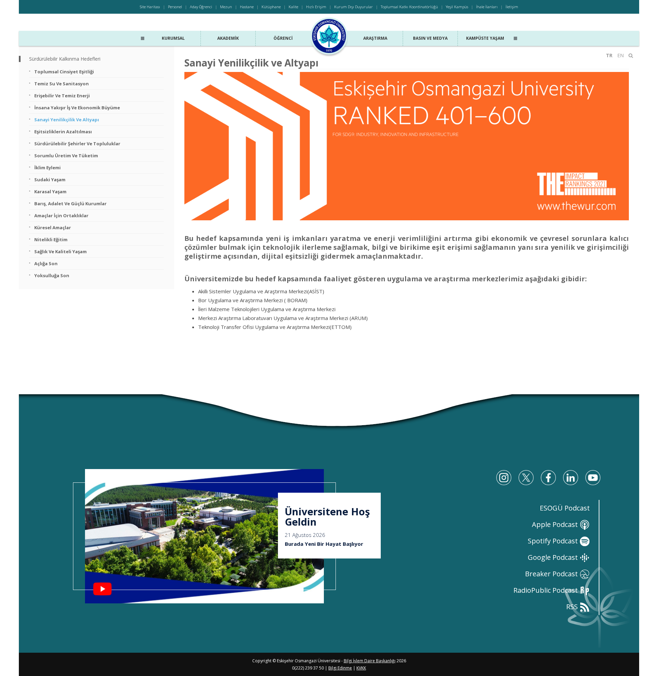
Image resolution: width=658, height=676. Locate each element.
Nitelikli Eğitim (51, 239)
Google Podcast (554, 557)
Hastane (247, 6)
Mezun (226, 6)
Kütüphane (271, 6)
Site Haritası (150, 6)
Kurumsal (173, 38)
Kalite (293, 6)
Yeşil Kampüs (457, 6)
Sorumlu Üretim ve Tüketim (66, 155)
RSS (573, 606)
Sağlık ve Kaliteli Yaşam (60, 251)
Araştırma (375, 38)
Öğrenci (283, 38)
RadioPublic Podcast (546, 590)
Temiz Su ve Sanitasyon (61, 84)
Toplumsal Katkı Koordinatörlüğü (409, 6)
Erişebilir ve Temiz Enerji (62, 96)
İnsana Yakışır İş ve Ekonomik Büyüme (77, 108)
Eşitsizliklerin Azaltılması (63, 131)
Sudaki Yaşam (49, 179)
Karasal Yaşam (50, 191)
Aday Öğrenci (201, 6)
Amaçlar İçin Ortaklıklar (61, 215)
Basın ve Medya (430, 38)
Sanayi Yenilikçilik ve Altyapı (66, 119)
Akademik (228, 38)
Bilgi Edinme (340, 668)
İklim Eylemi (47, 167)
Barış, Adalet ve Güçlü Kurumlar (70, 203)
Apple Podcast (556, 524)
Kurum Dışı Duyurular (353, 6)
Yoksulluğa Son (51, 275)
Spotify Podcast (554, 540)
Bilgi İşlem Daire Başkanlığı (369, 661)
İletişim (511, 6)
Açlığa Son (46, 263)
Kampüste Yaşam (485, 38)
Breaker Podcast (552, 573)
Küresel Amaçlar (52, 227)
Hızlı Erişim (316, 6)
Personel (175, 6)
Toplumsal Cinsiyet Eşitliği (64, 72)
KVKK (361, 668)
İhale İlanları (487, 6)
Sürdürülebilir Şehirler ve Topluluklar (77, 143)
